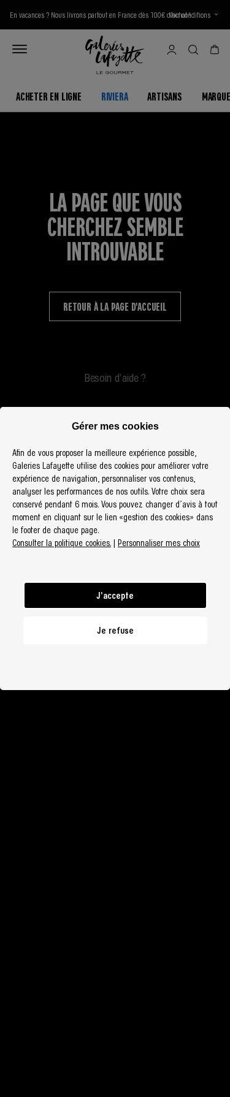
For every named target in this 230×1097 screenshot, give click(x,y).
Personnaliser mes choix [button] (159, 542)
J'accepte (115, 595)
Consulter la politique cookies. (61, 542)
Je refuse (115, 630)
